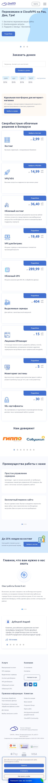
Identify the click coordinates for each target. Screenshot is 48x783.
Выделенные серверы (9, 674)
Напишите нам (32, 677)
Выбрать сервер (12, 111)
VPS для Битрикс (7, 681)
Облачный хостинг (8, 685)
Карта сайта (27, 709)
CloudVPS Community (31, 718)
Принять (24, 765)
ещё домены (41, 78)
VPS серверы (6, 671)
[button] (20, 46)
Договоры (5, 710)
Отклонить (24, 771)
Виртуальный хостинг (9, 667)
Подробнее (8, 34)
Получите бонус (29, 705)
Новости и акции (29, 698)
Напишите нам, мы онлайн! (21, 781)
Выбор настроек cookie (10, 713)
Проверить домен (24, 70)
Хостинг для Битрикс (8, 678)
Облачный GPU (7, 688)
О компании (28, 667)
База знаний (28, 702)
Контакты (27, 671)
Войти (36, 4)
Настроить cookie (24, 776)
